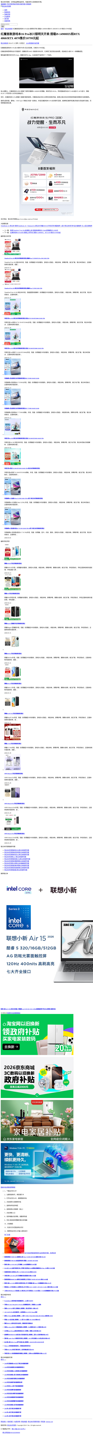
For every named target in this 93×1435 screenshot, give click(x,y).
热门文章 (7, 1234)
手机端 (43, 1421)
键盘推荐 (57, 226)
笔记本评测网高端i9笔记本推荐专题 (15, 870)
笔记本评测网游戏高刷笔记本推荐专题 (16, 867)
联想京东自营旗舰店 (13, 1013)
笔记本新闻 (8, 29)
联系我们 (10, 1421)
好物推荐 (28, 4)
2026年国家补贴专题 (32, 43)
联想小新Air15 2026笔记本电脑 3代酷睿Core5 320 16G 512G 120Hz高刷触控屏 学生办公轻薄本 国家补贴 (28, 1009)
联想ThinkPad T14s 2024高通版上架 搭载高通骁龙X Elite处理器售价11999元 (34, 230)
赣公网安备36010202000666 (11, 1432)
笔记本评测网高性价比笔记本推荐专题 (16, 850)
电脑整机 (4, 4)
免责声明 (17, 1421)
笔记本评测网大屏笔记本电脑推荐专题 (16, 863)
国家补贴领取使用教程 (8, 1187)
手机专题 (10, 4)
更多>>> (3, 1297)
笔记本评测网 (11, 1425)
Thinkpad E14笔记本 (33, 226)
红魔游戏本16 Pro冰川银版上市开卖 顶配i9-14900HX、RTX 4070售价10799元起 (35, 232)
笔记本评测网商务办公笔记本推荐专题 (16, 854)
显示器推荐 (77, 226)
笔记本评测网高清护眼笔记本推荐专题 (16, 865)
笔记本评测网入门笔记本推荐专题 (15, 857)
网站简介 (4, 1421)
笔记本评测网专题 (34, 1421)
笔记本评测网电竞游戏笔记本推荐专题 (16, 852)
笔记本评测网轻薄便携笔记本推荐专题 (16, 861)
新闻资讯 (7, 12)
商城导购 (7, 21)
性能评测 (7, 14)
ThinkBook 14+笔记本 (7, 226)
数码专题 (16, 4)
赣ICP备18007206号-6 (18, 1429)
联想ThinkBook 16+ (21, 226)
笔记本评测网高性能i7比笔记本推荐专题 (17, 859)
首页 (5, 10)
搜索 (2, 26)
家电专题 (22, 4)
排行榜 (6, 18)
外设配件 (7, 16)
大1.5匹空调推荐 (87, 226)
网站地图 (24, 1421)
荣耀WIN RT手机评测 (47, 226)
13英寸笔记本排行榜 (67, 226)
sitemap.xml (49, 1421)
